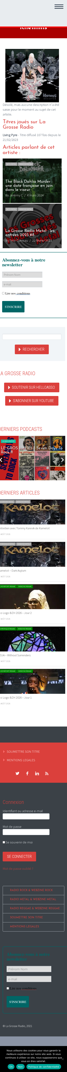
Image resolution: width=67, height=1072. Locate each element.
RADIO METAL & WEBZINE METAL (33, 899)
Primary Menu (58, 6)
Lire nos (17, 293)
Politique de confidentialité (43, 1066)
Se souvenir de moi (19, 842)
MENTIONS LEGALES (21, 760)
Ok (11, 1066)
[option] (32, 203)
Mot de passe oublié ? (18, 868)
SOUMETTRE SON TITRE (23, 751)
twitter (17, 773)
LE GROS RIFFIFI (8, 441)
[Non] (62, 1059)
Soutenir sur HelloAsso (33, 387)
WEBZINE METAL (25, 164)
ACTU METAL (11, 164)
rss (46, 773)
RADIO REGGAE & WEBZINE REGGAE (35, 908)
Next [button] (62, 459)
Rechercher (33, 349)
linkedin (37, 773)
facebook (27, 773)
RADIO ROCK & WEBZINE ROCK (31, 890)
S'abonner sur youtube (33, 400)
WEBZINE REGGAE (24, 586)
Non (20, 1066)
